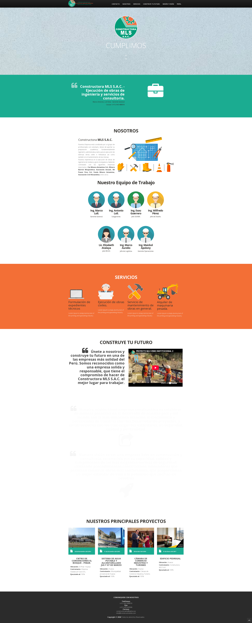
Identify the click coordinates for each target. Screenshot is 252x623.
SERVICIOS (136, 4)
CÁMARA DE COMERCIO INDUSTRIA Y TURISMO (141, 561)
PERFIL (179, 4)
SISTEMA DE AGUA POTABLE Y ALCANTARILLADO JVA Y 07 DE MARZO (111, 561)
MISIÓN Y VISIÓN (168, 4)
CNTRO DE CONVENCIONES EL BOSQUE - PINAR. (82, 560)
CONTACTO (116, 4)
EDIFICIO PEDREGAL (170, 558)
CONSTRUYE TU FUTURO (151, 4)
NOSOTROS (126, 4)
